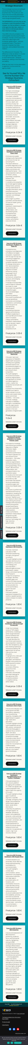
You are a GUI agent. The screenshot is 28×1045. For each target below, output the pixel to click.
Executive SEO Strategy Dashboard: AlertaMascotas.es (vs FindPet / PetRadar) (14, 776)
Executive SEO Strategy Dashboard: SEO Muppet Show (14, 856)
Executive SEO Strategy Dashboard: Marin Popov (14, 705)
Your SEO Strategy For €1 (16, 1004)
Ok (8, 1042)
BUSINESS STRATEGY (1, 522)
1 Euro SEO (7, 1004)
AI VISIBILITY (1, 534)
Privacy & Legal (6, 1022)
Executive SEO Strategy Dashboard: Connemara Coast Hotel (14, 151)
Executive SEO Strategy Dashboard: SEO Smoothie (14, 546)
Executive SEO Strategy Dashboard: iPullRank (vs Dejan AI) (14, 244)
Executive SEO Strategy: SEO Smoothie (14, 929)
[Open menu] (19, 2)
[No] (26, 1040)
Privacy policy (18, 1042)
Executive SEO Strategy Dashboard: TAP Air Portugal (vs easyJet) (14, 623)
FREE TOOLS (1, 510)
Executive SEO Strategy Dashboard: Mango (14, 87)
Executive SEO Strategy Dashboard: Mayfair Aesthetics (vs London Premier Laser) (14, 438)
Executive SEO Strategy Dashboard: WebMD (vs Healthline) (14, 352)
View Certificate (20, 1013)
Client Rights (5, 1025)
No (12, 1042)
